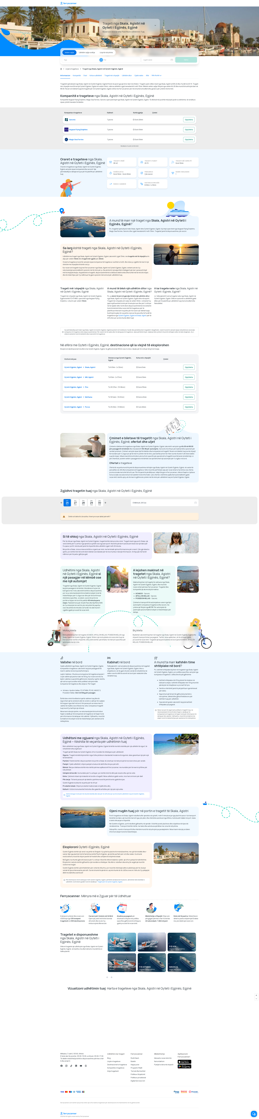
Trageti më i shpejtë (111, 75)
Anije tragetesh (113, 1071)
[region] (129, 1020)
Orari (85, 75)
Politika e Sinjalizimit (138, 1074)
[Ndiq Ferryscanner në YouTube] (81, 1066)
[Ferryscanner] (68, 3)
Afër (147, 75)
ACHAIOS (114, 946)
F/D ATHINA (145, 967)
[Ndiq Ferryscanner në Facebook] (61, 1066)
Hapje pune (135, 1064)
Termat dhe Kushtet (138, 1071)
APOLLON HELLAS (148, 946)
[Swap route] (101, 60)
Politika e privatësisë (138, 1077)
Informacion (65, 75)
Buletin (133, 1061)
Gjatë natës (138, 75)
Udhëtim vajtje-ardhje (87, 52)
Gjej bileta (189, 120)
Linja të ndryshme (106, 52)
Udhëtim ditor (127, 75)
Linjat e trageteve (72, 69)
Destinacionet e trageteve (117, 1064)
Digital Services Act (138, 1081)
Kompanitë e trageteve (115, 1068)
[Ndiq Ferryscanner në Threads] (86, 1066)
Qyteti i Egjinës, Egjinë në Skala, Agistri (132, 315)
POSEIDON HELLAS (118, 967)
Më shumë (155, 75)
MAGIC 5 (173, 967)
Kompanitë (77, 75)
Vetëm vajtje (69, 52)
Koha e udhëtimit (96, 75)
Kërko (186, 60)
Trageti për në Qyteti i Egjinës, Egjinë (109, 882)
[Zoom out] (256, 998)
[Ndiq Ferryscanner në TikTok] (71, 1066)
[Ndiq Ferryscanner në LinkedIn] (76, 1066)
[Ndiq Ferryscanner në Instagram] (66, 1066)
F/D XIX (172, 946)
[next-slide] (105, 502)
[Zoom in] (256, 995)
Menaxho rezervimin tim (163, 1058)
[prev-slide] (61, 502)
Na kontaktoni (159, 1061)
